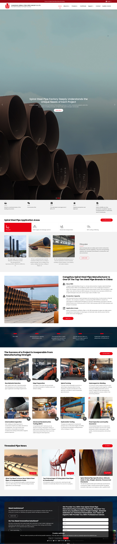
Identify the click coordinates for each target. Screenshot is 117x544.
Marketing (68, 540)
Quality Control (106, 6)
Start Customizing (14, 530)
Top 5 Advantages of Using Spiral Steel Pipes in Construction (58, 479)
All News (107, 445)
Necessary (50, 540)
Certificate (83, 6)
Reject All (51, 538)
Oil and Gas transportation (66, 229)
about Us (68, 318)
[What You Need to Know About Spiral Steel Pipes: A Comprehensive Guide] (21, 462)
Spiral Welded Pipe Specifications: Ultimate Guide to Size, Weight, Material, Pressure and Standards (96, 480)
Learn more (84, 258)
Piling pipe (8, 229)
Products (74, 6)
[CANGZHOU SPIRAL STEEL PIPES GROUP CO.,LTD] (7, 6)
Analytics (56, 540)
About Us (66, 6)
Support (90, 6)
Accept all (66, 538)
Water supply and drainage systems (42, 229)
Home (60, 6)
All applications (106, 220)
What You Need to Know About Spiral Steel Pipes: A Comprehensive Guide (20, 479)
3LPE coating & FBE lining (93, 229)
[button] (114, 104)
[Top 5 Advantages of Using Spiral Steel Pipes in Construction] (58, 462)
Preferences (62, 540)
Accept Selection (58, 538)
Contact (98, 6)
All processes (106, 353)
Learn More (58, 110)
